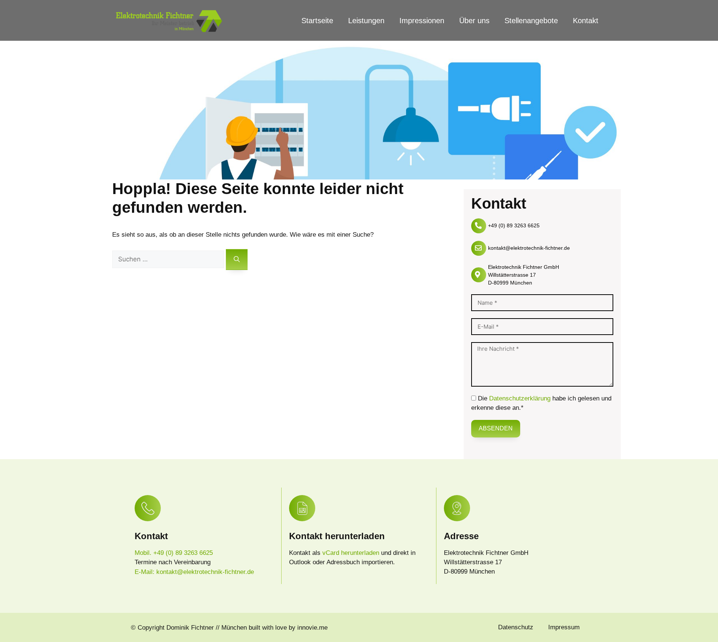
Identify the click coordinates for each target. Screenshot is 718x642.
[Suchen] (237, 259)
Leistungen (366, 20)
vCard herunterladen (351, 552)
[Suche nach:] (169, 259)
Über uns (474, 20)
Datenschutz (515, 627)
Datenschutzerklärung (519, 398)
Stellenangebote (531, 20)
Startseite (317, 20)
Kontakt (585, 20)
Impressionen (421, 20)
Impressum (564, 627)
